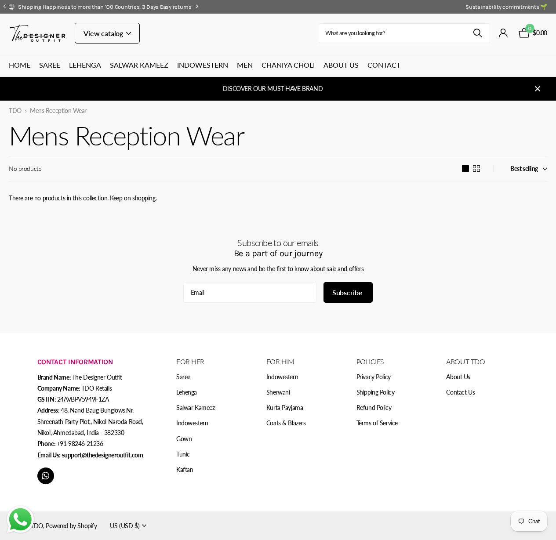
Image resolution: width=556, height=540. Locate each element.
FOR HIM (280, 361)
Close (537, 89)
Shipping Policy (375, 392)
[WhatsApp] (45, 476)
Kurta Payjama (284, 407)
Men (245, 65)
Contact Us (460, 392)
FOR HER (190, 361)
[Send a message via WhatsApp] (20, 520)
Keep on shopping (132, 198)
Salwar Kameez (139, 65)
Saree (49, 65)
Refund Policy (374, 407)
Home (19, 65)
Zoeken (478, 33)
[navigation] (4, 7)
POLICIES (370, 361)
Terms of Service (377, 423)
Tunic (183, 454)
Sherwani (278, 392)
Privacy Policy (373, 377)
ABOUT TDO (465, 361)
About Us (341, 65)
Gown (184, 438)
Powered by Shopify (71, 525)
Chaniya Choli (288, 65)
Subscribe (348, 292)
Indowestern (202, 65)
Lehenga (85, 65)
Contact (383, 65)
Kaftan (184, 469)
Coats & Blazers (286, 423)
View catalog (104, 33)
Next (333, 7)
